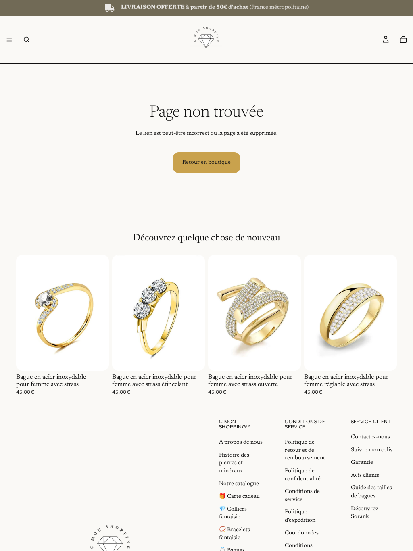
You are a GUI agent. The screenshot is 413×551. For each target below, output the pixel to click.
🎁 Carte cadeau (239, 496)
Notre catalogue (239, 484)
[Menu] (9, 39)
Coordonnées (302, 533)
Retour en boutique (206, 162)
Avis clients (365, 475)
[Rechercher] (26, 39)
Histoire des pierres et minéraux (234, 463)
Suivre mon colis (371, 450)
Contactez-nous (370, 437)
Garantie (362, 462)
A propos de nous (241, 442)
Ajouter (103, 358)
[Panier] (403, 39)
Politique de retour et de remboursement (305, 450)
